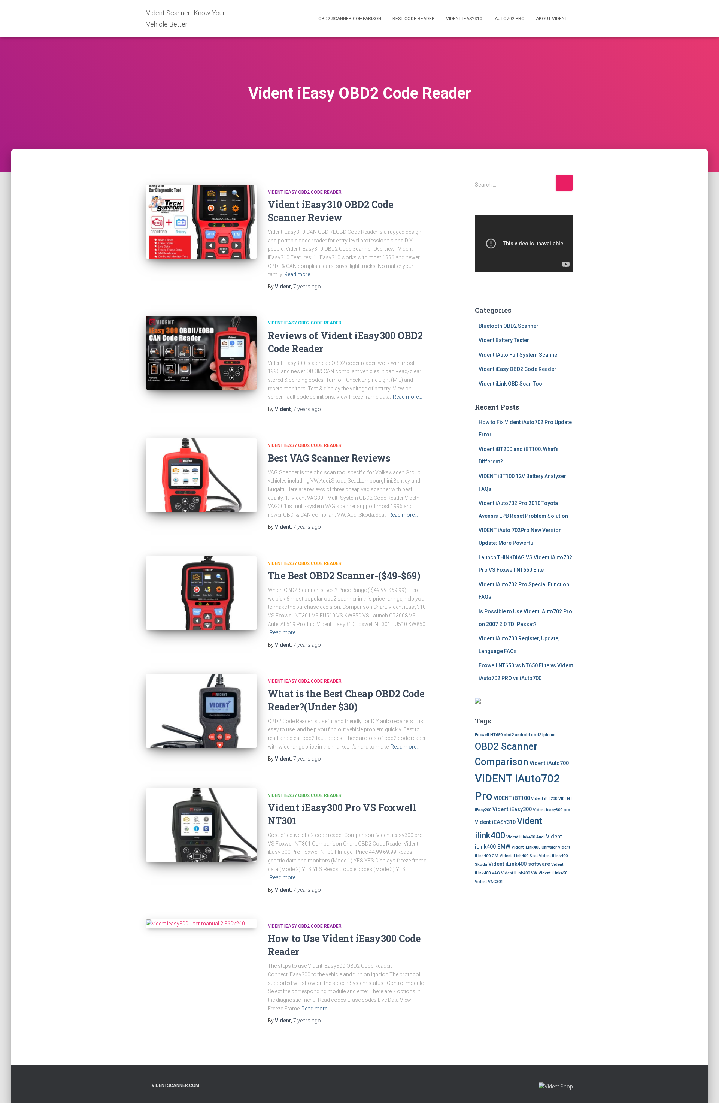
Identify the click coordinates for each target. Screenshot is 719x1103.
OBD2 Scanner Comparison (349, 18)
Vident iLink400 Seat (519, 855)
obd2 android (517, 734)
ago (307, 287)
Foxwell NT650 (489, 734)
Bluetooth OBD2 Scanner (509, 326)
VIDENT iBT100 (512, 798)
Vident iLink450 (553, 873)
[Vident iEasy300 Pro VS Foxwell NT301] (201, 825)
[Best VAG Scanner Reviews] (201, 475)
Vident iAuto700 (549, 763)
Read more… (298, 274)
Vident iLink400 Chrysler (534, 847)
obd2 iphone (543, 734)
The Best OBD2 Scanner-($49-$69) (344, 575)
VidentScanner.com (175, 1085)
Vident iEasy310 (464, 18)
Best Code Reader (413, 18)
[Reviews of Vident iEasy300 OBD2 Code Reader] (201, 353)
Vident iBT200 (544, 798)
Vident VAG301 (489, 881)
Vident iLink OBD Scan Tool (511, 384)
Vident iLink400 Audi (525, 837)
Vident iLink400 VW (519, 873)
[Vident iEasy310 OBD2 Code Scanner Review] (201, 222)
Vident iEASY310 (495, 822)
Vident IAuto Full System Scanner (519, 355)
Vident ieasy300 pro (551, 809)
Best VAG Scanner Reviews (329, 458)
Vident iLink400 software (519, 864)
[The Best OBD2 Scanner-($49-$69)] (201, 593)
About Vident (551, 18)
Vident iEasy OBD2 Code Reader (305, 192)
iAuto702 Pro (509, 18)
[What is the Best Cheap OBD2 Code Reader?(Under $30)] (201, 711)
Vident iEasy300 (512, 809)
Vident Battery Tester (504, 340)
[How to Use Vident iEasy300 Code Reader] (201, 923)
